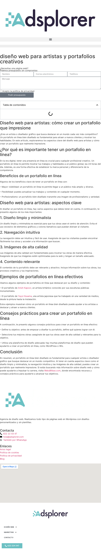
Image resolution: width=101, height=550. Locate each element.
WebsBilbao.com (52, 370)
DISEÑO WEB (9, 527)
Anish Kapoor (24, 288)
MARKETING (9, 532)
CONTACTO (8, 537)
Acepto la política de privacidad (18, 91)
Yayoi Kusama (25, 296)
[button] (50, 39)
